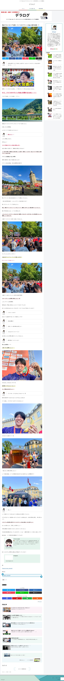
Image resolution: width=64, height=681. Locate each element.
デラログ (54, 31)
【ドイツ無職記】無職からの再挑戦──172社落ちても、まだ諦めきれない (57, 56)
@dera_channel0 (7, 575)
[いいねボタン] (3, 579)
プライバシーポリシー (58, 677)
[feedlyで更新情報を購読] (27, 598)
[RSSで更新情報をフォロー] (37, 598)
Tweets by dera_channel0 (7, 568)
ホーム (53, 677)
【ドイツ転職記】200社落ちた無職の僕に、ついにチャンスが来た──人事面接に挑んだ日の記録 (57, 75)
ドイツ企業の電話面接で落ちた (57, 109)
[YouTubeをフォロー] (17, 598)
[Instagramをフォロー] (7, 598)
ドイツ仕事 (4, 584)
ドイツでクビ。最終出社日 (57, 61)
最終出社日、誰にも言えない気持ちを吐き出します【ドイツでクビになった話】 (57, 68)
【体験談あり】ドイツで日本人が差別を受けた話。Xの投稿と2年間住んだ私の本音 (57, 103)
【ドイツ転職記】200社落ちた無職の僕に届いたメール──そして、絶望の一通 (57, 88)
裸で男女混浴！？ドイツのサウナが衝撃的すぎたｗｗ (57, 82)
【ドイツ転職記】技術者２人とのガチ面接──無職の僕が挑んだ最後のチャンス (57, 96)
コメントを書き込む (22, 668)
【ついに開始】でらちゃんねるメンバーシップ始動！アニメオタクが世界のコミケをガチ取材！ (57, 116)
